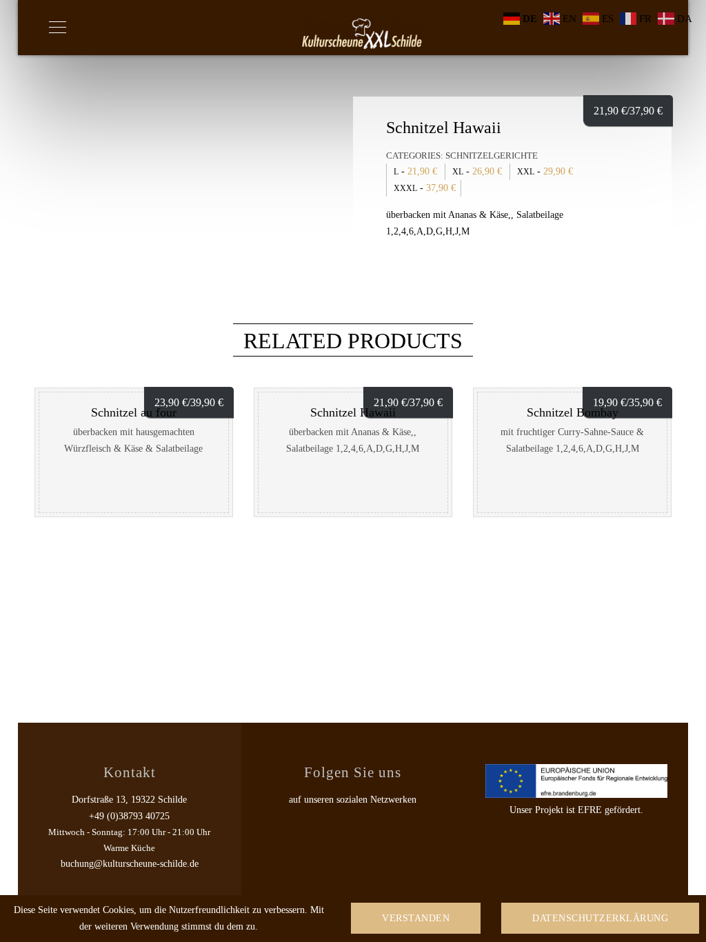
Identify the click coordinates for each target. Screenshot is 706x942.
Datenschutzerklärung (600, 918)
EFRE (590, 810)
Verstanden (416, 918)
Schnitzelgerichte (491, 155)
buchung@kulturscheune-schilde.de (130, 864)
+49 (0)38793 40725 (129, 816)
